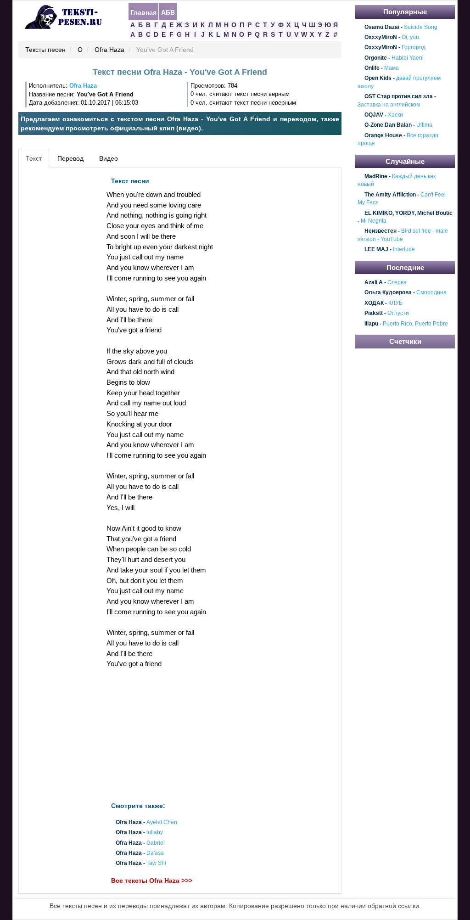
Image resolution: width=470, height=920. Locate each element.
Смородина (431, 293)
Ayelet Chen (161, 822)
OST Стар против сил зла (398, 96)
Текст (34, 158)
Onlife (372, 68)
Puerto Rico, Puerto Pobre (415, 323)
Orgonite (375, 58)
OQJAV (373, 115)
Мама (391, 68)
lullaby (154, 833)
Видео (108, 158)
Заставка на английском (389, 104)
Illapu (371, 323)
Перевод (70, 158)
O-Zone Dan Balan (388, 125)
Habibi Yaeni (408, 58)
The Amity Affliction (390, 194)
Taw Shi (156, 863)
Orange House (383, 135)
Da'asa (155, 853)
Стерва (397, 282)
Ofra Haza (109, 50)
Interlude (404, 249)
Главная (143, 12)
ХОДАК (374, 303)
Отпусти (398, 313)
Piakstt (373, 313)
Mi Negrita (373, 221)
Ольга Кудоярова (388, 293)
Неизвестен (380, 231)
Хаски (395, 115)
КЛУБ (395, 303)
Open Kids (378, 78)
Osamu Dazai (381, 27)
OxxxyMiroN (380, 37)
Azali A (373, 282)
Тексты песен (45, 50)
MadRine (375, 176)
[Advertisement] (62, 310)
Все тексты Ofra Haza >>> (151, 880)
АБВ (168, 12)
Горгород (413, 48)
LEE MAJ (376, 249)
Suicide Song (420, 27)
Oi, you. (411, 37)
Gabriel (155, 843)
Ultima (424, 125)
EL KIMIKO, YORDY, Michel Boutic (408, 213)
